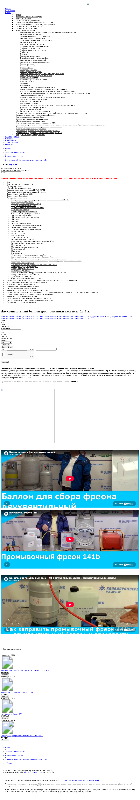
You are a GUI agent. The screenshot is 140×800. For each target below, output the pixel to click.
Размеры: (4, 340)
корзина (13, 164)
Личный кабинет (11, 142)
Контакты (9, 144)
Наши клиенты (11, 141)
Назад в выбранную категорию (14, 641)
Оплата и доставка (12, 137)
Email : (4, 349)
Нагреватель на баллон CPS (11, 714)
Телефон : (32, 349)
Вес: (2, 333)
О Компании (10, 11)
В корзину (6, 345)
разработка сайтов (30, 772)
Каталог (8, 13)
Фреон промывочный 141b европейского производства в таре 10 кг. (26, 670)
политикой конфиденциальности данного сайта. (81, 780)
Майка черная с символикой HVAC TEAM (17, 692)
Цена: (3, 324)
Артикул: (4, 320)
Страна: (4, 336)
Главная (8, 9)
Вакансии (9, 139)
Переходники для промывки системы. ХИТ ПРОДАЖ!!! (22, 736)
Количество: (5, 328)
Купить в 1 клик (7, 347)
